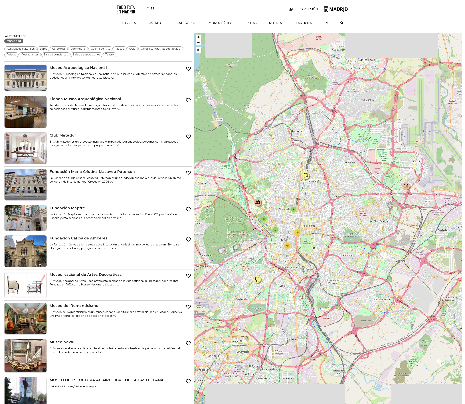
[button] (156, 23)
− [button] (198, 42)
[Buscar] (341, 23)
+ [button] (198, 37)
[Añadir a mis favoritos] (188, 69)
